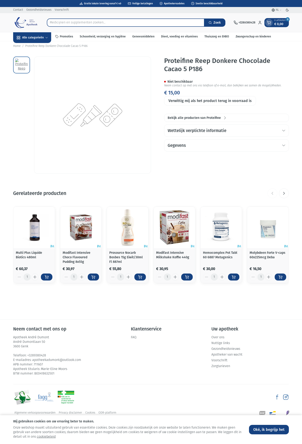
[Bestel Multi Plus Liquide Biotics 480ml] (46, 277)
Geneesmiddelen (143, 36)
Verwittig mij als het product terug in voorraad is (210, 101)
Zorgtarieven (220, 366)
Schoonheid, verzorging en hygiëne (103, 36)
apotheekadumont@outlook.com (56, 360)
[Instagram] (286, 397)
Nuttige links (220, 343)
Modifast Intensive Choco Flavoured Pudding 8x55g (76, 257)
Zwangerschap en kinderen (253, 36)
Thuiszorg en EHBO (216, 36)
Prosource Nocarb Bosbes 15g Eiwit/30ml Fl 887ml (126, 257)
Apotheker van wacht (226, 354)
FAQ (133, 337)
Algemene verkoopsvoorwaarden (34, 412)
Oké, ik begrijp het (269, 429)
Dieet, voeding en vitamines (179, 36)
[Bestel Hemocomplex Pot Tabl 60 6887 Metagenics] (234, 277)
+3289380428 (36, 355)
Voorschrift (62, 10)
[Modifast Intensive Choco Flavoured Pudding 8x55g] (81, 227)
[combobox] (125, 23)
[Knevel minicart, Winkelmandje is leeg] (269, 22)
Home (17, 46)
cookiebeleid (46, 436)
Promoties (66, 36)
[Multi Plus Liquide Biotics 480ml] (34, 227)
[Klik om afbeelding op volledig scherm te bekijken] (92, 115)
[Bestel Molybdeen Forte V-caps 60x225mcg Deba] (280, 277)
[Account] (260, 23)
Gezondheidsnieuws (38, 10)
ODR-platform (107, 412)
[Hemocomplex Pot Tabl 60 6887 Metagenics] (221, 227)
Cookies (90, 412)
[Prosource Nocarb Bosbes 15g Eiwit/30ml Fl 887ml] (127, 227)
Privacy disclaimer (70, 412)
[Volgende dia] (284, 193)
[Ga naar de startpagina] (26, 22)
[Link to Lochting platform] (287, 412)
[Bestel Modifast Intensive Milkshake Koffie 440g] (187, 277)
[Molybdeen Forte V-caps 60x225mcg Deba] (268, 227)
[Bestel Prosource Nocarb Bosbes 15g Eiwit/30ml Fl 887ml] (140, 277)
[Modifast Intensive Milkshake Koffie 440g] (174, 227)
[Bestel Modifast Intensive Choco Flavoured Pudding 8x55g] (93, 277)
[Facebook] (277, 397)
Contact (18, 10)
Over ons (217, 337)
